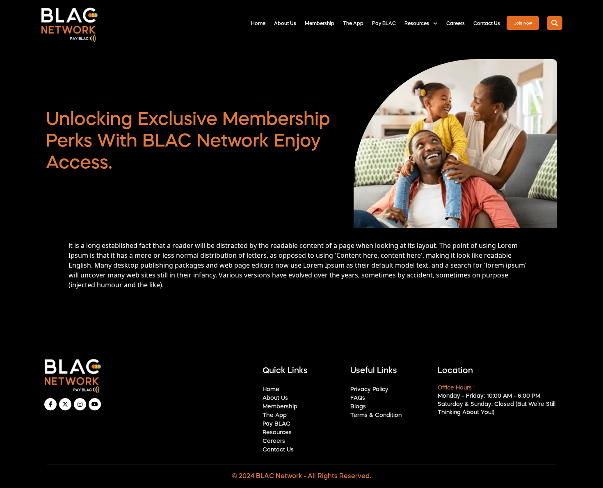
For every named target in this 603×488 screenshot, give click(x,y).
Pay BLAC (384, 23)
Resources (417, 23)
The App (353, 23)
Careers (455, 23)
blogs (358, 407)
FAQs (357, 398)
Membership (319, 23)
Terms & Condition (376, 415)
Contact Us (486, 23)
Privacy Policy (369, 389)
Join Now (523, 23)
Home (258, 23)
